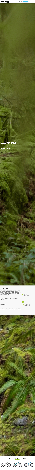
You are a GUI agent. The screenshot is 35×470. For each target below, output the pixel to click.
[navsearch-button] (21, 1)
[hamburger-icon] (19, 1)
